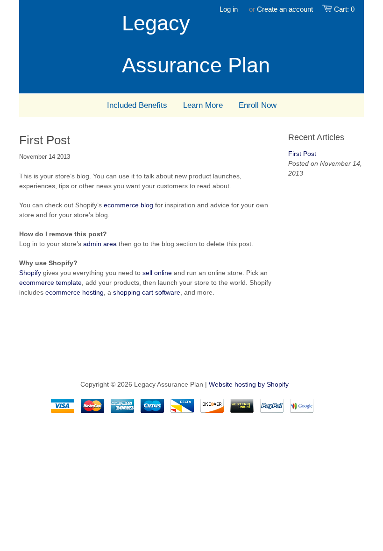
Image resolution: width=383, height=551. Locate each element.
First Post (302, 153)
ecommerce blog (128, 205)
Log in (229, 9)
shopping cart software (146, 292)
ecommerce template (50, 282)
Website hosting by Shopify (249, 384)
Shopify (30, 272)
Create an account (285, 9)
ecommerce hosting (74, 292)
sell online (157, 272)
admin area (100, 243)
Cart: (344, 9)
